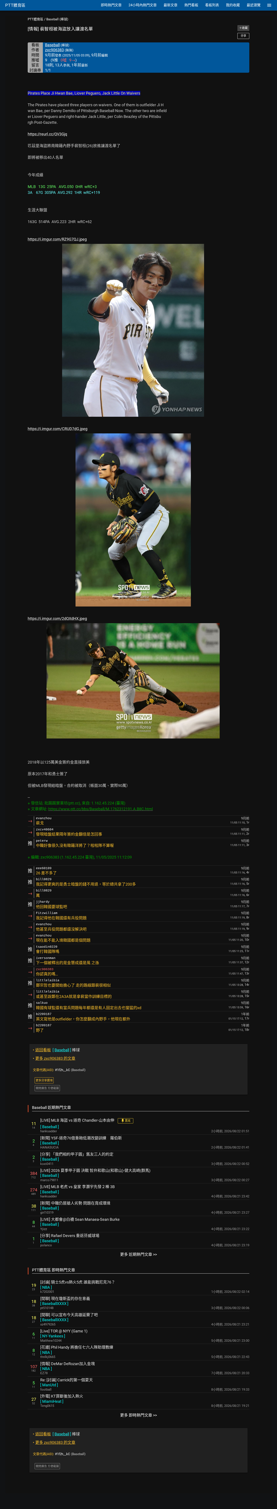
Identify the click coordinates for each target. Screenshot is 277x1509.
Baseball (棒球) (57, 19)
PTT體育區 (35, 19)
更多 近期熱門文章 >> (138, 1254)
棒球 (56, 1050)
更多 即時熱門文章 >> (138, 1415)
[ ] (49, 1127)
